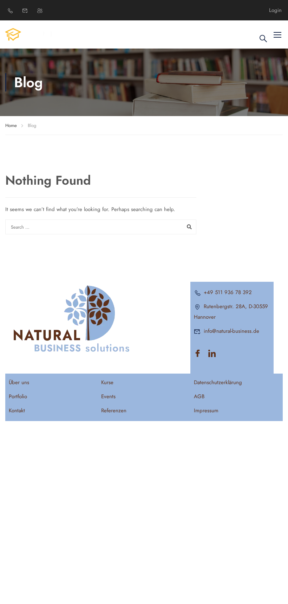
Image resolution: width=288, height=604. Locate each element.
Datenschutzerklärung (218, 382)
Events (108, 396)
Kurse (107, 382)
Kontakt (17, 410)
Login (275, 10)
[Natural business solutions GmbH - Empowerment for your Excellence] (32, 34)
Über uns (19, 382)
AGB (199, 396)
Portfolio (18, 396)
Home (11, 125)
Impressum (206, 410)
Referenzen (113, 410)
